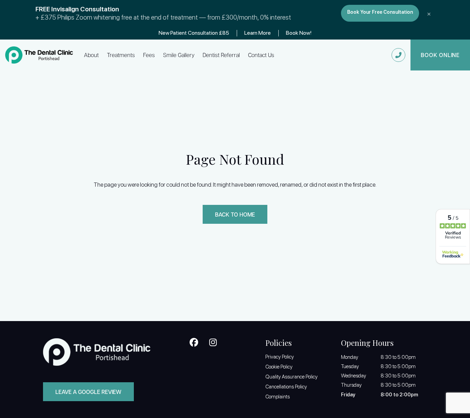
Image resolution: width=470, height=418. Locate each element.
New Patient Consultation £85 (194, 33)
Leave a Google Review (88, 391)
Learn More (257, 33)
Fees (149, 54)
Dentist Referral (221, 54)
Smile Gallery (178, 54)
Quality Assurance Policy (291, 377)
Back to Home (235, 214)
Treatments (121, 54)
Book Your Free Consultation (380, 12)
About (91, 54)
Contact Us (261, 54)
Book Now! (299, 33)
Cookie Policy (278, 367)
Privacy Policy (279, 357)
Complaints (277, 397)
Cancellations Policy (286, 387)
